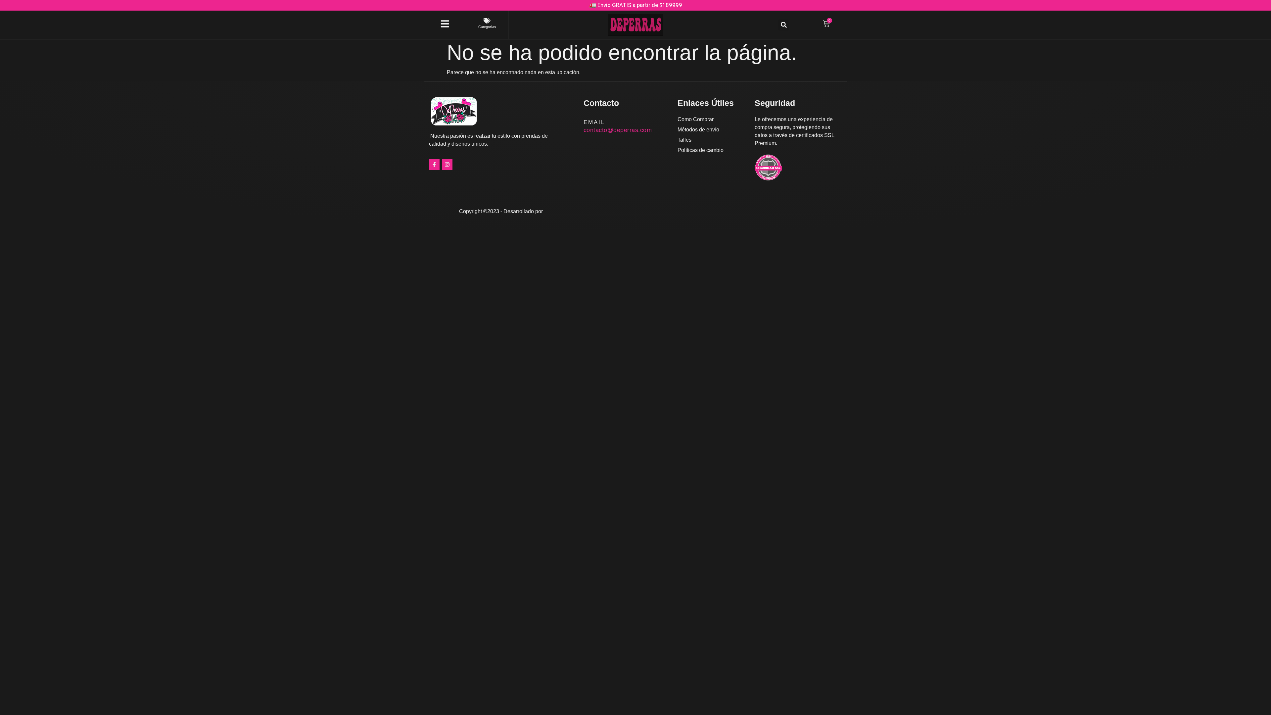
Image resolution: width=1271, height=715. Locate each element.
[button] (783, 25)
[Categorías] (487, 20)
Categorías (487, 27)
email (594, 122)
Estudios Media (572, 211)
